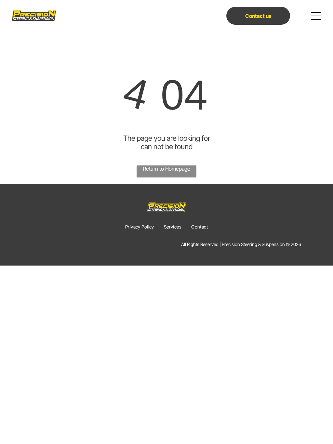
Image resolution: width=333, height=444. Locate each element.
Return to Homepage (166, 168)
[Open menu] (316, 16)
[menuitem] (139, 226)
